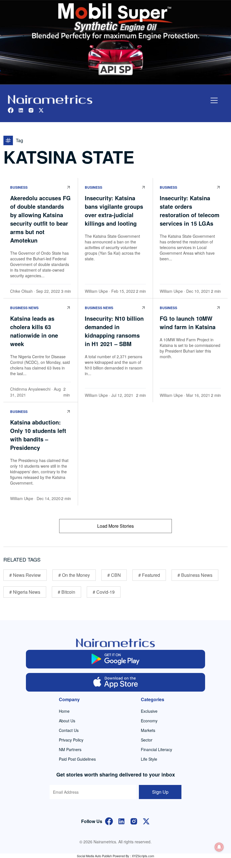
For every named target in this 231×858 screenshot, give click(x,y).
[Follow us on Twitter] (41, 109)
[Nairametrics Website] (50, 99)
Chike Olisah (21, 291)
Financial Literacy (156, 749)
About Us (67, 720)
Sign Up (160, 792)
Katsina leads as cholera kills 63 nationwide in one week (34, 331)
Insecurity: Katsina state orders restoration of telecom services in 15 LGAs (189, 210)
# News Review (25, 575)
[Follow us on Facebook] (11, 109)
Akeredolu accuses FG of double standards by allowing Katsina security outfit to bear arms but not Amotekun (40, 219)
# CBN (114, 575)
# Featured (149, 575)
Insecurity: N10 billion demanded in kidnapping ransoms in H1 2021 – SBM (114, 331)
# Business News (194, 575)
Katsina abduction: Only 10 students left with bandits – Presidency (38, 435)
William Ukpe (96, 291)
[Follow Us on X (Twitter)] (146, 820)
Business (19, 187)
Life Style (149, 759)
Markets (148, 730)
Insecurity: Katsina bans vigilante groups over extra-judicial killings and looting (114, 210)
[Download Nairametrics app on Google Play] (115, 659)
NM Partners (70, 749)
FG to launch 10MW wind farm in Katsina (188, 322)
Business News (24, 307)
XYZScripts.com (143, 855)
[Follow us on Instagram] (31, 109)
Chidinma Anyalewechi (30, 389)
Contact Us (69, 730)
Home (64, 711)
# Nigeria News (24, 592)
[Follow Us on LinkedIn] (121, 820)
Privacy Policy (71, 740)
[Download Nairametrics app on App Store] (115, 682)
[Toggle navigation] (214, 100)
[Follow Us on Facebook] (109, 820)
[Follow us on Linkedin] (21, 109)
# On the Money (74, 575)
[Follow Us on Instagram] (134, 820)
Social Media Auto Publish (94, 855)
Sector (146, 740)
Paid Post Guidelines (77, 759)
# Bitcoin (66, 592)
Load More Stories (115, 526)
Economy (149, 720)
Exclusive (149, 711)
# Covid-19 (104, 592)
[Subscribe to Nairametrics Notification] (219, 847)
